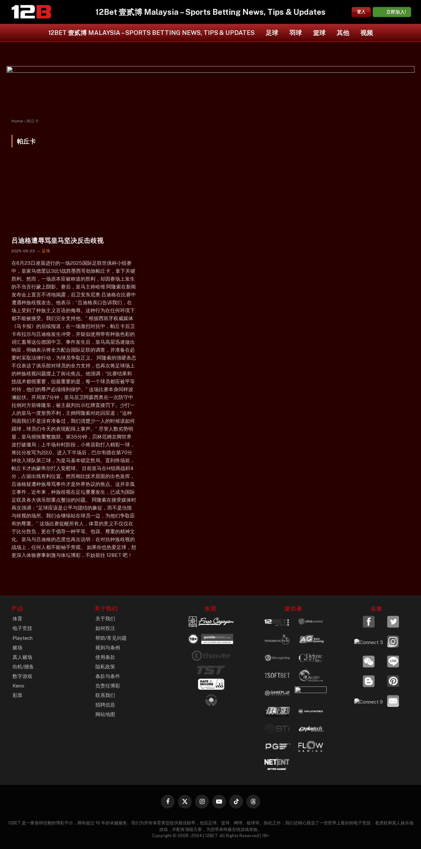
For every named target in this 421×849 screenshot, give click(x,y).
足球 (272, 32)
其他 (343, 32)
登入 (361, 11)
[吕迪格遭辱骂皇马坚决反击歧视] (74, 196)
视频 (366, 32)
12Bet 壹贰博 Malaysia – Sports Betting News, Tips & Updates (151, 32)
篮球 (319, 32)
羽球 (295, 32)
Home (17, 121)
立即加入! (396, 11)
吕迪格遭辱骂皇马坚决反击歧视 (58, 240)
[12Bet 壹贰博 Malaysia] (31, 12)
